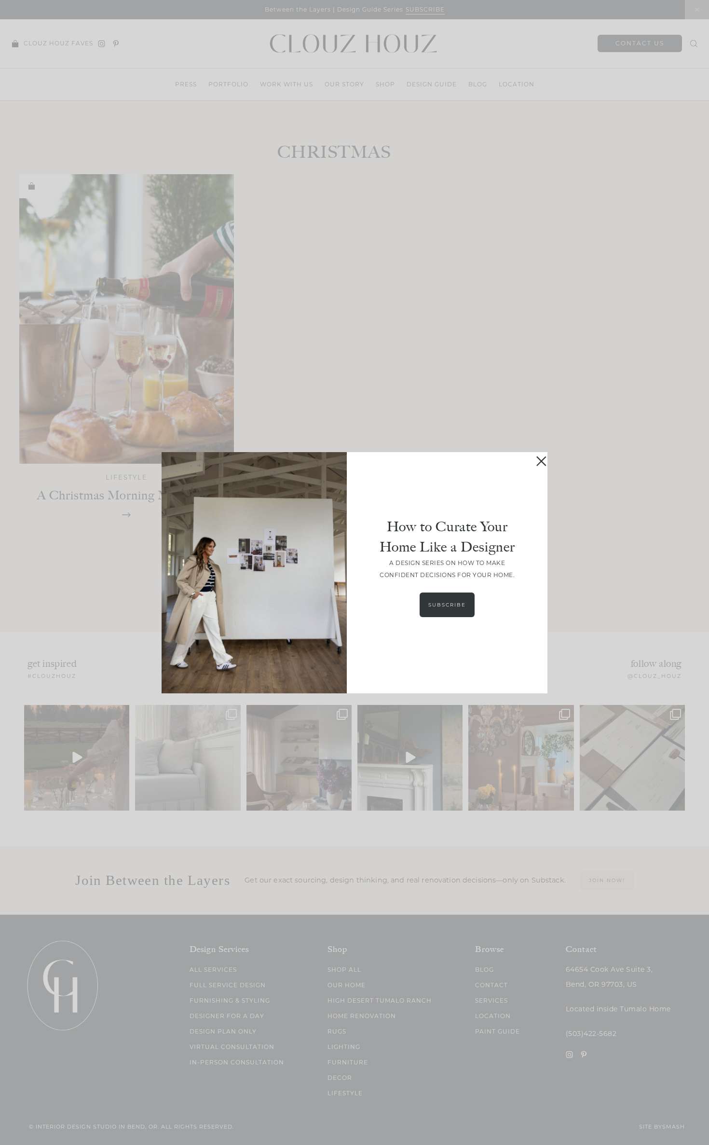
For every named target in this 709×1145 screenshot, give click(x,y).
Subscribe (447, 605)
